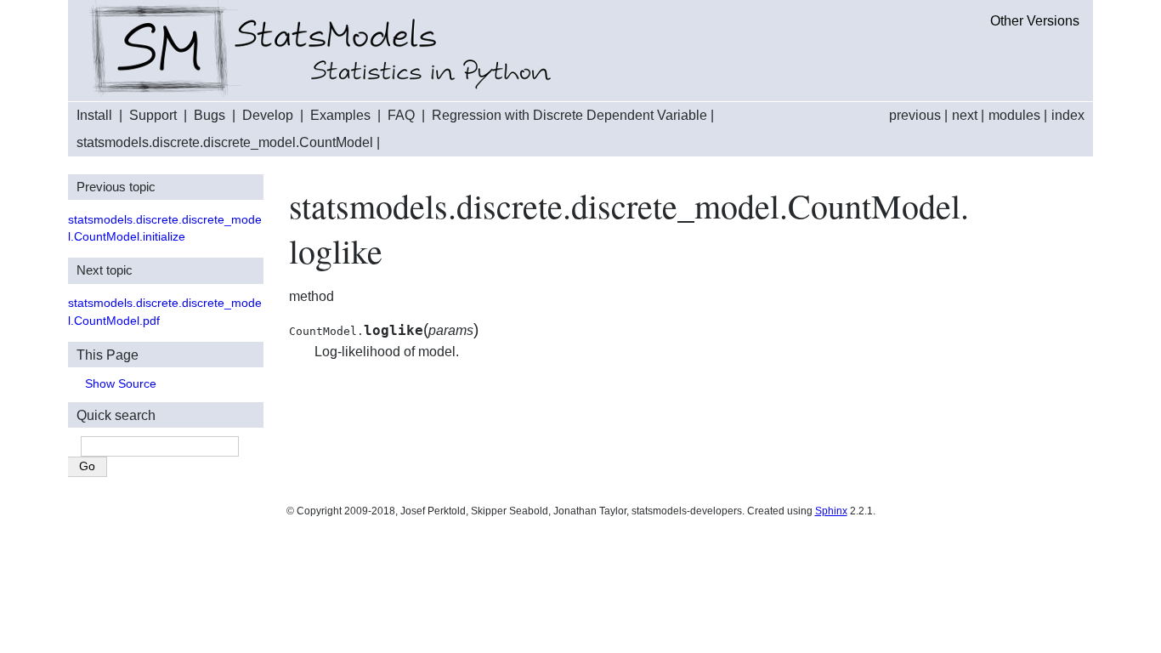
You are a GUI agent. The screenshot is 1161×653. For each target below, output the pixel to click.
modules (1014, 115)
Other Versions (1034, 21)
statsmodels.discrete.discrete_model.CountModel (224, 142)
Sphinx (831, 511)
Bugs (209, 115)
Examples (340, 115)
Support (153, 115)
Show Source (120, 384)
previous (915, 115)
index (1068, 115)
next (964, 115)
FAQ (401, 115)
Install (94, 115)
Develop (267, 115)
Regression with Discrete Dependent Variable (569, 115)
